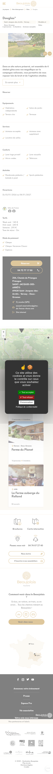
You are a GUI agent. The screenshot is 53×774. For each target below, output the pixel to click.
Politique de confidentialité (26, 407)
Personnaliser (26, 402)
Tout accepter (27, 392)
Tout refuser (27, 397)
